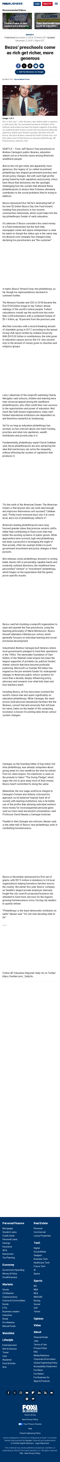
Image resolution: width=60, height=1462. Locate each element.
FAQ (36, 1352)
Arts (4, 1367)
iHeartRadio (33, 1398)
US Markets (8, 1293)
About (37, 1332)
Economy (8, 1264)
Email (41, 65)
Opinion (38, 1318)
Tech (37, 1242)
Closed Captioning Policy (45, 1363)
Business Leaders (11, 1311)
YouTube (26, 1392)
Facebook (18, 65)
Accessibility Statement (45, 1366)
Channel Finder (41, 1337)
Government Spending (13, 1270)
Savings (6, 1243)
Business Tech (41, 1259)
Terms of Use (40, 1344)
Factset (28, 1440)
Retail (5, 1319)
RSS (45, 1392)
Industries (7, 1315)
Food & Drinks (9, 1363)
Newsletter (51, 1392)
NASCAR (38, 1297)
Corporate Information (45, 1359)
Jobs (36, 1341)
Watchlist (8, 1333)
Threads (30, 65)
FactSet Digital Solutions (23, 1443)
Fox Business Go (41, 1377)
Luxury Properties (42, 1236)
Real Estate (41, 1223)
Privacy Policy (40, 1348)
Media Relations (41, 1355)
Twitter (24, 65)
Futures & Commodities (13, 1300)
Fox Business (12, 4)
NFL (35, 1286)
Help (30, 1429)
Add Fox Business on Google (31, 72)
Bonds (5, 1304)
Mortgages (7, 1228)
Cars (4, 1356)
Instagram (20, 1392)
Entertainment (9, 1345)
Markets (30, 35)
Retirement (8, 1254)
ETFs (4, 1308)
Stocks (5, 1289)
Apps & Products (42, 1381)
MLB (36, 1293)
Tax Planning (8, 1257)
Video (37, 1325)
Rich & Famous (9, 1349)
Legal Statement (42, 1443)
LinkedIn (39, 1392)
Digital (37, 1248)
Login (37, 4)
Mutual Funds (9, 1326)
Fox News (38, 1370)
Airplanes (7, 1360)
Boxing (37, 1300)
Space (37, 1273)
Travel (5, 1352)
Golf (36, 1308)
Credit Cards (8, 1236)
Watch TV (47, 4)
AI (35, 1270)
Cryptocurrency (9, 1297)
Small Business (9, 1277)
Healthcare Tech (42, 1262)
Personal (38, 1228)
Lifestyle (7, 1339)
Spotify (26, 1398)
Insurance (7, 1246)
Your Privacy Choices (33, 1424)
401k (4, 1250)
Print (35, 65)
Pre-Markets (8, 1322)
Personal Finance (13, 1223)
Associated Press (22, 79)
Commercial (40, 1232)
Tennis (37, 1311)
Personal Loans (9, 1239)
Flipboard (33, 1392)
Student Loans (9, 1232)
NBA (36, 1289)
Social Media (40, 1251)
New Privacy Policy (30, 1419)
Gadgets (38, 1255)
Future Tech (39, 1266)
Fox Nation (39, 1374)
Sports (38, 1280)
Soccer (37, 1304)
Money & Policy (9, 1273)
